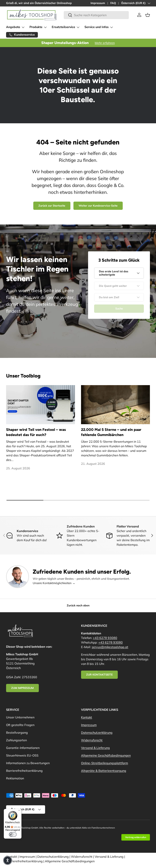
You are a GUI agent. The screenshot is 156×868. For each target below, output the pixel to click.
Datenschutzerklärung (96, 732)
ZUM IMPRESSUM (22, 688)
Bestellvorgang (17, 732)
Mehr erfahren (105, 43)
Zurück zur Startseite (51, 205)
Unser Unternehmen (20, 717)
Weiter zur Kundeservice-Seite (98, 205)
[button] (147, 15)
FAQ (113, 3)
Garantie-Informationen (23, 748)
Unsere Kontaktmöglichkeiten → (54, 583)
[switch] (13, 834)
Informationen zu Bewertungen (28, 763)
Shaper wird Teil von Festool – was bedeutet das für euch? (36, 432)
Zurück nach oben (78, 605)
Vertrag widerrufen (135, 837)
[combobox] (96, 15)
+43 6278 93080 (105, 638)
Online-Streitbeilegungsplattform (104, 763)
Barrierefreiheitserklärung (24, 771)
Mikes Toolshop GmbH (26, 827)
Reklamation (15, 778)
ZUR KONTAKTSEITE (99, 674)
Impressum (98, 3)
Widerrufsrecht (92, 740)
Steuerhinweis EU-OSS (22, 755)
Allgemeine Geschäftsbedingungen (106, 755)
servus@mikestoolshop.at (110, 647)
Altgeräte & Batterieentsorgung (103, 771)
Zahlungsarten (16, 740)
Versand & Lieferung (95, 748)
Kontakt (86, 717)
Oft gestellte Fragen (20, 725)
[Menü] (19, 811)
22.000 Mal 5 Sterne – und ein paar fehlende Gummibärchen (111, 432)
